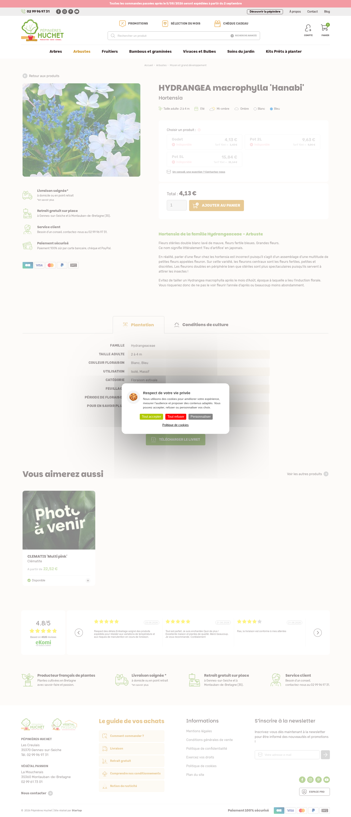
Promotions (138, 23)
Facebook (58, 11)
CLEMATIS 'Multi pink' (59, 538)
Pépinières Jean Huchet (42, 30)
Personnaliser (201, 416)
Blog (327, 11)
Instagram (64, 11)
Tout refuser (175, 416)
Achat (81, 246)
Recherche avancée (246, 35)
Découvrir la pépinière (265, 11)
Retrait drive (218, 680)
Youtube (76, 11)
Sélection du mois (185, 23)
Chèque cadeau (235, 23)
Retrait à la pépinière (81, 213)
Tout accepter (151, 416)
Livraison (81, 195)
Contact (312, 11)
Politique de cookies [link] (175, 425)
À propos (295, 11)
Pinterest (70, 11)
